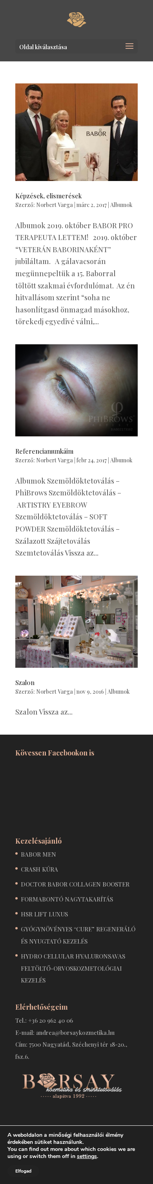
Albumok (121, 205)
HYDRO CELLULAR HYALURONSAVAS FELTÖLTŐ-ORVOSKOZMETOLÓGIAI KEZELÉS (73, 968)
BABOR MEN (38, 854)
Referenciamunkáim (44, 451)
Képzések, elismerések (48, 196)
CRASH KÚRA (39, 869)
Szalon (25, 682)
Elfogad (23, 1171)
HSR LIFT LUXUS (44, 914)
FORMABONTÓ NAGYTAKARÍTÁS (67, 899)
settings (87, 1156)
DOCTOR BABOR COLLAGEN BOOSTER (75, 884)
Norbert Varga (54, 205)
